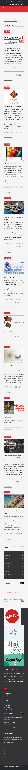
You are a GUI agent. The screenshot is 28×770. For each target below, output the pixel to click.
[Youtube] (12, 4)
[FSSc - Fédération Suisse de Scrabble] (11, 8)
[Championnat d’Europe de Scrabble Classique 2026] (14, 37)
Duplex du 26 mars (9, 277)
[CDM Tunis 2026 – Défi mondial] (14, 95)
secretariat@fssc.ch (10, 750)
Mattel (7, 702)
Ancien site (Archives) (11, 709)
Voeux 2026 (7, 417)
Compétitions (19, 75)
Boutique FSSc (8, 332)
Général (18, 77)
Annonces (20, 72)
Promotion (18, 247)
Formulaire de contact (10, 753)
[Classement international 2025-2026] (14, 499)
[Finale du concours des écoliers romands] (14, 205)
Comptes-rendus (14, 563)
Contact (8, 698)
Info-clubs (17, 387)
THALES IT (14, 768)
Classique (18, 74)
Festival (14, 568)
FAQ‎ (7, 695)
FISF (7, 700)
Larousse (8, 705)
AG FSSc (14, 553)
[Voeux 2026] (14, 405)
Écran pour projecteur (10, 163)
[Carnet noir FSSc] (14, 354)
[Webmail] (15, 4)
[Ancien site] (18, 4)
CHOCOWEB (21, 768)
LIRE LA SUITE (8, 81)
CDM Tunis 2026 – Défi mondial (13, 106)
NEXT (22, 544)
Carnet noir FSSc (9, 366)
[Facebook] (10, 4)
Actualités (8, 693)
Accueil (7, 691)
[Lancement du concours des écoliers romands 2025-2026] (14, 444)
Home (5, 15)
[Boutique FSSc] (14, 320)
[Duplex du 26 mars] (14, 265)
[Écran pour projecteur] (14, 152)
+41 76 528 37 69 (9, 747)
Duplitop (8, 707)
